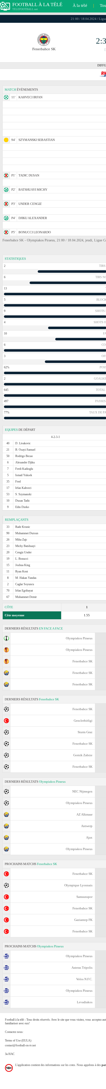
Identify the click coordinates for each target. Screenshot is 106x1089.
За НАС (10, 1054)
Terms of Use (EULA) (18, 1040)
